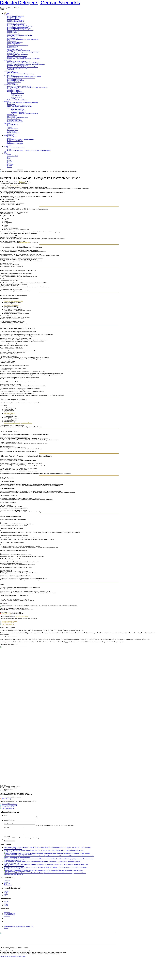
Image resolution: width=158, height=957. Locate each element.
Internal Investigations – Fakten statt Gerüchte (19, 35)
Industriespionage (12, 32)
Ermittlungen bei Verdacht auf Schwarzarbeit (19, 28)
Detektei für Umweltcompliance (15, 21)
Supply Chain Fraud (12, 53)
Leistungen (6, 101)
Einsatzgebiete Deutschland (14, 91)
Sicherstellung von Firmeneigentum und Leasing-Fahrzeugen (23, 52)
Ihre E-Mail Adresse (9, 820)
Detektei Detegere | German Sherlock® (40, 2)
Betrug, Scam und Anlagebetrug (15, 16)
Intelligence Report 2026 (13, 34)
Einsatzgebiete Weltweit (13, 89)
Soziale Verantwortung (13, 132)
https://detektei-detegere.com (9, 805)
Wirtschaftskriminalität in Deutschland (17, 56)
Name (6, 815)
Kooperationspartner (12, 130)
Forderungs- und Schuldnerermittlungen (17, 65)
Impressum (7, 912)
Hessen (13, 98)
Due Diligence (11, 104)
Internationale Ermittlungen (11, 84)
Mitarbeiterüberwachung (13, 43)
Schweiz (6, 892)
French (9, 160)
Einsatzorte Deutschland (17, 93)
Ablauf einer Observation (17, 109)
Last (37, 819)
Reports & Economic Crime (14, 49)
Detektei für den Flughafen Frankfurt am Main (19, 86)
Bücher (9, 142)
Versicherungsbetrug (12, 72)
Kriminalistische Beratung (14, 119)
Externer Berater (11, 126)
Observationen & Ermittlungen (15, 108)
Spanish (9, 167)
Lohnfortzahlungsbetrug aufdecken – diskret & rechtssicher (22, 39)
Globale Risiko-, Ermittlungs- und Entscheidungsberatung (22, 102)
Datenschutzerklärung (9, 913)
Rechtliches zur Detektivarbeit (15, 141)
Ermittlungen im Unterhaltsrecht (15, 80)
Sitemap (6, 928)
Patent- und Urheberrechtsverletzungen (17, 45)
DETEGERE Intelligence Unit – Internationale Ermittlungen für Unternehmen (27, 87)
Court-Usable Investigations (14, 120)
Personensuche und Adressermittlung (17, 68)
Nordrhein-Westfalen (16, 95)
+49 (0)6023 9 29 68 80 (21, 616)
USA (5, 895)
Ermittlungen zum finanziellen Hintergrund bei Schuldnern (22, 67)
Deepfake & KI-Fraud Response (15, 20)
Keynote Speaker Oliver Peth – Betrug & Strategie (20, 139)
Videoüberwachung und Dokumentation (17, 54)
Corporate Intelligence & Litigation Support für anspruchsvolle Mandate (26, 64)
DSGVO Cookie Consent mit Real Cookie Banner (13, 956)
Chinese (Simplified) (12, 156)
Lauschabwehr (11, 116)
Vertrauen (9, 127)
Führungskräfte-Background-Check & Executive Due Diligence (23, 58)
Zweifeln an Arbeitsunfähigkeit (11, 305)
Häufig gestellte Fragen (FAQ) (15, 143)
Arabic (9, 154)
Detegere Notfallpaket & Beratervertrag (17, 117)
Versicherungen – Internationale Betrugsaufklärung (20, 73)
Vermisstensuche (11, 83)
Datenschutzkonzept (9, 914)
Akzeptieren (8, 838)
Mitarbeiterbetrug (8, 885)
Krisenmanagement (12, 38)
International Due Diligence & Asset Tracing (18, 61)
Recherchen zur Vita (12, 47)
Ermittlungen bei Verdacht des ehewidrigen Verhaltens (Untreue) (24, 76)
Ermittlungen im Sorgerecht (14, 79)
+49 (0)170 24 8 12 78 (8, 624)
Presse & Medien (11, 137)
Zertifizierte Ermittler (12, 128)
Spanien (6, 894)
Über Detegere (7, 123)
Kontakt (6, 146)
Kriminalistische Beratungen (14, 36)
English (9, 158)
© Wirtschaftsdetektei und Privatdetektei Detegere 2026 (18, 926)
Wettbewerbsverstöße (9, 413)
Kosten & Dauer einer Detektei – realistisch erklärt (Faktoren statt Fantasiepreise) (28, 150)
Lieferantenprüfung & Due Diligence (16, 57)
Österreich (6, 891)
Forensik (6, 882)
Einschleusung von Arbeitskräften (16, 23)
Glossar (9, 145)
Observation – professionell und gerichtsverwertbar (24, 113)
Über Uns (6, 901)
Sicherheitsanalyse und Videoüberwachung (18, 50)
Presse (5, 903)
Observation (7, 883)
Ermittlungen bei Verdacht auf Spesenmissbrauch (20, 30)
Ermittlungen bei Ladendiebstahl (15, 24)
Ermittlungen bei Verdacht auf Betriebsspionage (19, 25)
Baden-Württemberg (16, 97)
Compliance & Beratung (13, 19)
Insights (9, 138)
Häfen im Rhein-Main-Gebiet (18, 110)
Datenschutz (7, 836)
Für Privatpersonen (9, 75)
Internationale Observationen (18, 112)
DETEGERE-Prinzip (12, 124)
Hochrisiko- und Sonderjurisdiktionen (17, 100)
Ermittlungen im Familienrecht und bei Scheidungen (21, 78)
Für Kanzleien (7, 60)
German (6, 153)
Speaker (6, 904)
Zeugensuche (10, 69)
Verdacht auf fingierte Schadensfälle (13, 301)
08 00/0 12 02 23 (6, 613)
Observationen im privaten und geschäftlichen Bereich (18, 423)
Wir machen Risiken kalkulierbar (15, 147)
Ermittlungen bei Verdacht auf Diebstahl (17, 27)
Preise (9, 149)
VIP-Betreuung (11, 131)
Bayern (13, 94)
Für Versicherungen (9, 71)
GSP (5, 152)
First (37, 817)
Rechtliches (7, 916)
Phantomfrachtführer (12, 46)
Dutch (8, 157)
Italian (9, 163)
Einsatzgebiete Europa (13, 90)
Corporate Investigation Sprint (15, 121)
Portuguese (10, 164)
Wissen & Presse (8, 135)
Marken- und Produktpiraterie (15, 42)
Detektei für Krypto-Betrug (14, 17)
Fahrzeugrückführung (12, 31)
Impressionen (10, 134)
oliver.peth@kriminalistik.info (9, 621)
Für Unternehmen (8, 15)
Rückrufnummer (8, 824)
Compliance (7, 880)
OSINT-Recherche (12, 115)
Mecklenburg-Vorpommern (17, 185)
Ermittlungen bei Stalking (14, 82)
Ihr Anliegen (7, 827)
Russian (9, 165)
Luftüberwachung (11, 41)
